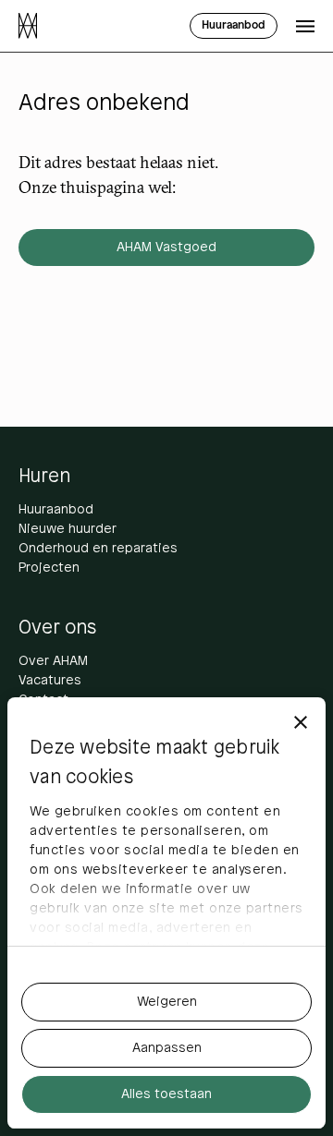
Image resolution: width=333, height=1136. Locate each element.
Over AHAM (53, 662)
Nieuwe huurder (67, 530)
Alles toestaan (166, 1095)
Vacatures (49, 681)
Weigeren (167, 1002)
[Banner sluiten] (301, 722)
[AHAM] (27, 26)
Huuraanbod (55, 510)
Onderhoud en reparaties (98, 549)
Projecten (49, 568)
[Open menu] (305, 26)
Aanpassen (167, 1049)
